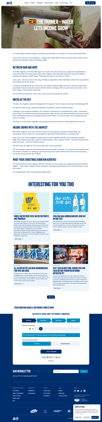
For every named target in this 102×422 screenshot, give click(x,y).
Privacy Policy (79, 414)
